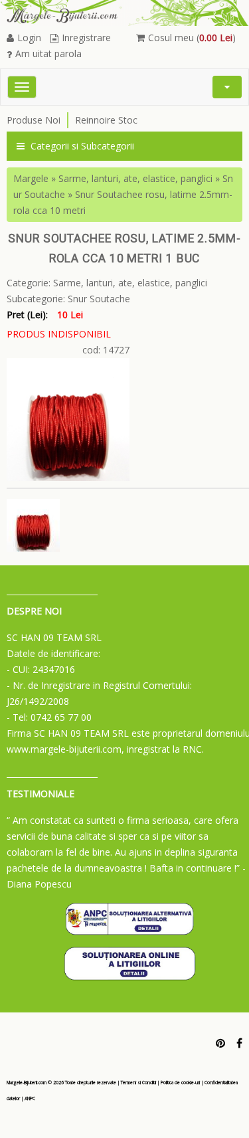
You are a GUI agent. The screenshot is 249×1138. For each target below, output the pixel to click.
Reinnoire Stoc (106, 120)
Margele (30, 178)
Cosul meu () (192, 37)
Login (29, 37)
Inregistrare (86, 37)
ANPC (30, 1098)
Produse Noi (33, 120)
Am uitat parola (48, 53)
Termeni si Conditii (138, 1083)
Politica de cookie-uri (180, 1083)
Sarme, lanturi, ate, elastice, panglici (135, 178)
